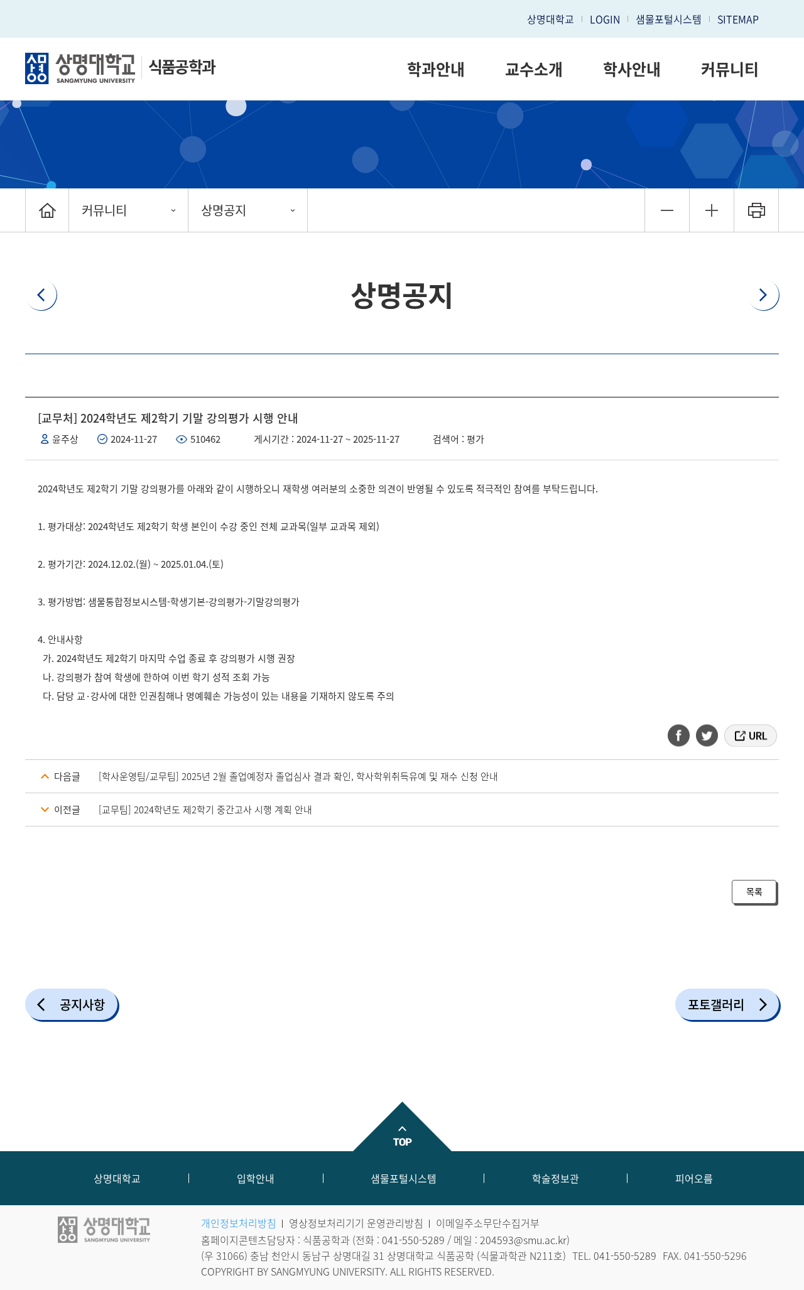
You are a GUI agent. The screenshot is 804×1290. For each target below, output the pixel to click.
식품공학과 (181, 66)
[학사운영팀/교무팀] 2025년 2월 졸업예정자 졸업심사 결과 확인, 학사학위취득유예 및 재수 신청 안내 (298, 776)
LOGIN (605, 19)
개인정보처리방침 (238, 1222)
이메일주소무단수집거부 (488, 1222)
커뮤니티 (730, 68)
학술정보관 (555, 1178)
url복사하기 (749, 735)
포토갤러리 (716, 1004)
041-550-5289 (413, 1239)
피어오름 (694, 1178)
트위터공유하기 (707, 735)
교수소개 (534, 68)
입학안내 (255, 1178)
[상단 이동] (402, 1126)
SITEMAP (738, 19)
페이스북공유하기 (682, 735)
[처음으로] (47, 210)
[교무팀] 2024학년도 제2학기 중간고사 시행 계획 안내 (205, 809)
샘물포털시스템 (404, 1178)
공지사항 (82, 1004)
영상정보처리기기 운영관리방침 (356, 1222)
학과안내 (436, 68)
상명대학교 (550, 19)
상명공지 (223, 210)
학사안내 (632, 68)
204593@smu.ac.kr (523, 1239)
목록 (754, 891)
